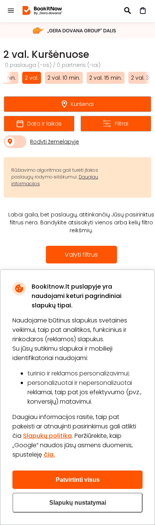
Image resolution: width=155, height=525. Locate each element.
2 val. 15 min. (105, 78)
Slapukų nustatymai (77, 502)
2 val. (31, 78)
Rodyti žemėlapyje (54, 141)
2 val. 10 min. (63, 78)
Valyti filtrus (81, 254)
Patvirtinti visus (78, 480)
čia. (49, 454)
